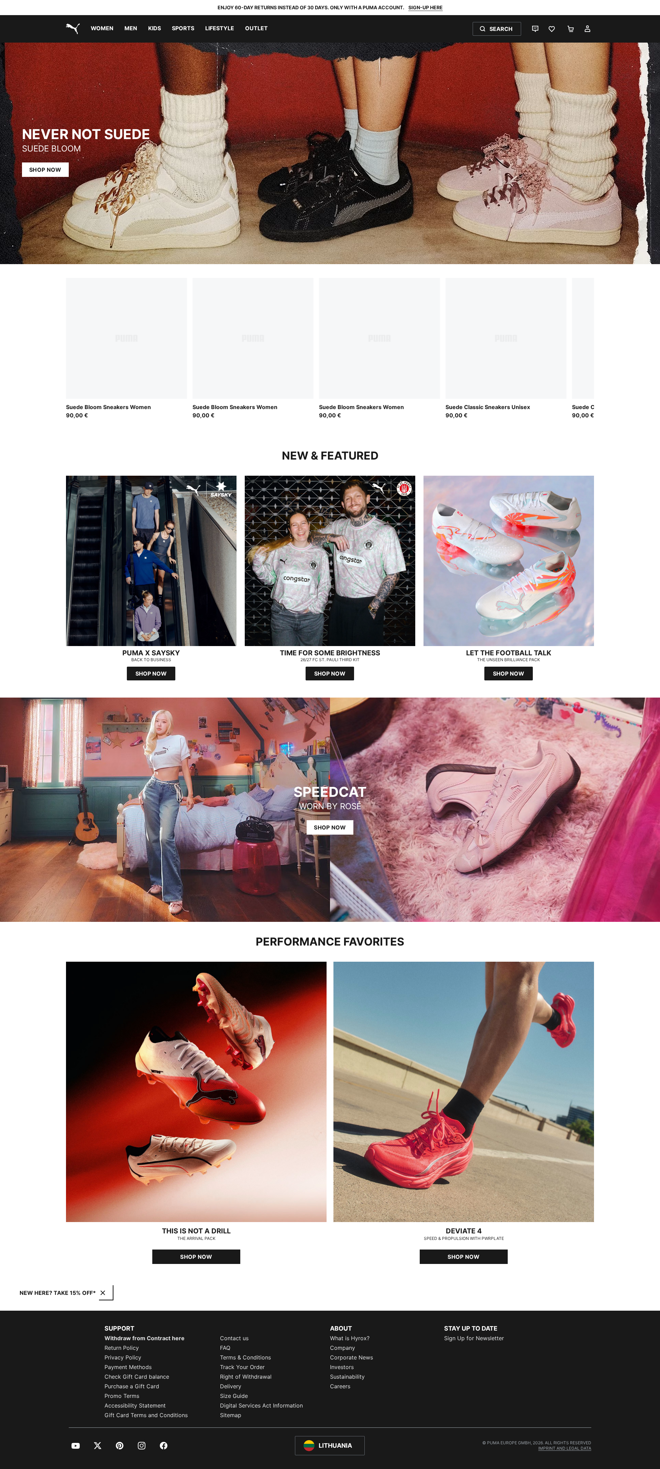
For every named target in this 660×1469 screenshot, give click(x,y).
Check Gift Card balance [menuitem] (136, 1376)
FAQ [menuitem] (225, 1347)
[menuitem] (102, 28)
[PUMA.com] (71, 29)
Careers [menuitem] (340, 1386)
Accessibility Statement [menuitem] (135, 1405)
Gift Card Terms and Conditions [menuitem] (146, 1415)
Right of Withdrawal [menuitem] (246, 1376)
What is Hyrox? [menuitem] (350, 1338)
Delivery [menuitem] (230, 1386)
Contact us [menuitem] (234, 1338)
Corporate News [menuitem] (351, 1357)
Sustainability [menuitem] (347, 1376)
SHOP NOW (45, 169)
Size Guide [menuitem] (234, 1395)
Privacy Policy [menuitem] (122, 1357)
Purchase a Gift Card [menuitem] (131, 1386)
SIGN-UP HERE (425, 7)
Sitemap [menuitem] (230, 1415)
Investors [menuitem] (342, 1367)
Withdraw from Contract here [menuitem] (144, 1338)
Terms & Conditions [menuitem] (245, 1357)
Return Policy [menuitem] (121, 1347)
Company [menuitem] (342, 1347)
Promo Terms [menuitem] (121, 1395)
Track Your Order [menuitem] (242, 1367)
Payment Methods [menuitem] (128, 1367)
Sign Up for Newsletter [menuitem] (474, 1338)
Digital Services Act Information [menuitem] (261, 1405)
